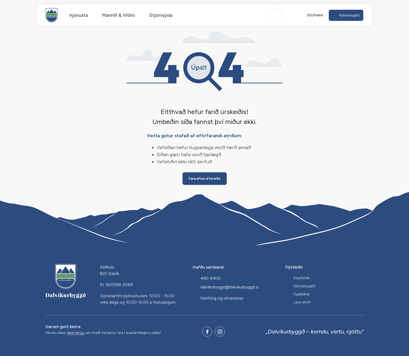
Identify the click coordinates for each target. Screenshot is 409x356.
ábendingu (76, 333)
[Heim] (52, 15)
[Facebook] (207, 332)
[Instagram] (220, 332)
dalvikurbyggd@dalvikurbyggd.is (229, 287)
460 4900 (210, 278)
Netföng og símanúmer (222, 298)
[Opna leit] (275, 15)
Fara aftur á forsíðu (205, 179)
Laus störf (302, 302)
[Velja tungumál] (293, 15)
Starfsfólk (301, 278)
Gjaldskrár (301, 294)
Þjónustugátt (304, 286)
